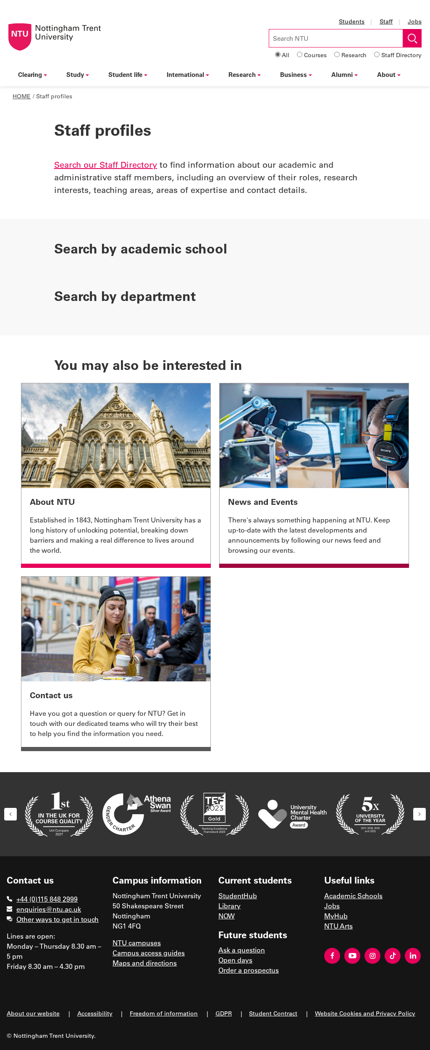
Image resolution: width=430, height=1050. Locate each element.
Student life (125, 74)
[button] (10, 814)
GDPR (223, 1013)
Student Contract (273, 1013)
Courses (315, 55)
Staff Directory (401, 55)
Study (75, 74)
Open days (235, 959)
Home (22, 96)
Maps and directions (145, 962)
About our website (33, 1013)
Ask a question (241, 949)
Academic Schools (353, 895)
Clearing (30, 74)
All (285, 55)
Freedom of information (164, 1013)
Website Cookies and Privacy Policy (365, 1013)
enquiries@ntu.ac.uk (48, 909)
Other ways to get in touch (57, 919)
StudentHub (237, 895)
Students (351, 21)
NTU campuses (137, 942)
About (386, 74)
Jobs (415, 21)
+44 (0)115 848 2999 (47, 898)
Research (354, 55)
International (185, 74)
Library (229, 905)
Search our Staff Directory (105, 164)
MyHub (336, 915)
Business (293, 74)
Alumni (342, 74)
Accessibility (95, 1013)
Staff (386, 21)
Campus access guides (149, 952)
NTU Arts (338, 925)
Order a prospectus (248, 970)
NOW (226, 915)
